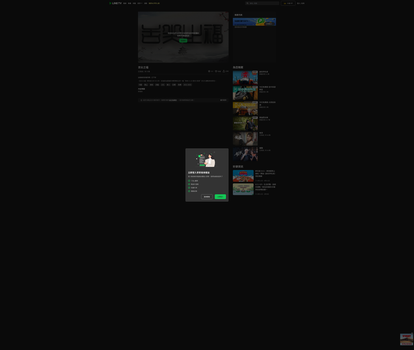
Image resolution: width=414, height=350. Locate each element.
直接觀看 (207, 197)
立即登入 (220, 197)
